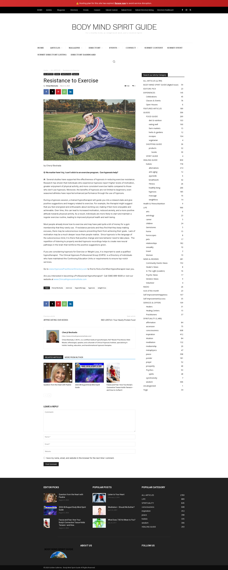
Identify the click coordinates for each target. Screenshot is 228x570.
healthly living (66, 74)
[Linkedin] (70, 91)
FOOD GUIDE (152, 116)
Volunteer (150, 283)
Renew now (120, 3)
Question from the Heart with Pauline (57, 385)
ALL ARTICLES (55, 70)
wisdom (149, 382)
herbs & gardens (156, 132)
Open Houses (152, 104)
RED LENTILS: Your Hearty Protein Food (118, 320)
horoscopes (151, 235)
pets (148, 239)
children (149, 223)
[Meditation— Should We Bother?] (99, 510)
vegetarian (153, 140)
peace (148, 354)
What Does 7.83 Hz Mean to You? (121, 520)
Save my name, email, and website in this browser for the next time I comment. (80, 458)
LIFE (145, 207)
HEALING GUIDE (150, 160)
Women (149, 255)
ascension (150, 326)
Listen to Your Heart (116, 494)
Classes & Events (153, 100)
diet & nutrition (155, 120)
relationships (151, 243)
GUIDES (146, 112)
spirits (151, 374)
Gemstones (151, 227)
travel (148, 251)
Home (46, 70)
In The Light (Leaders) (155, 271)
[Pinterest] (58, 91)
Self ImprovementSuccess (154, 298)
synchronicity (151, 378)
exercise (69, 288)
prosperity (150, 366)
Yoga (145, 390)
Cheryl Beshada (52, 86)
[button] (114, 61)
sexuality (149, 247)
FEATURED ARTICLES (152, 108)
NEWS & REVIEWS (151, 259)
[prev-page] (45, 395)
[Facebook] (182, 10)
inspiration (150, 334)
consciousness (152, 330)
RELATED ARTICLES (53, 357)
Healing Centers (153, 310)
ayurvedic (153, 176)
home (148, 231)
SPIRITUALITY (149, 318)
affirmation (151, 322)
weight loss (102, 288)
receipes (152, 136)
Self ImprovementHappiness (155, 294)
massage (153, 195)
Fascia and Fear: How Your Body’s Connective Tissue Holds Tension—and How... (72, 522)
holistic (57, 74)
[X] (190, 10)
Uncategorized (149, 386)
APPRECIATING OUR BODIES (56, 320)
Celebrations (151, 96)
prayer (148, 362)
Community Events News (157, 263)
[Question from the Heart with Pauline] (58, 373)
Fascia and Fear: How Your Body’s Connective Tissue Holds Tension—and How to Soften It (120, 387)
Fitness (152, 184)
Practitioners (151, 314)
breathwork (154, 180)
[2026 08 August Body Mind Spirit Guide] (89, 373)
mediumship (151, 346)
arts (147, 211)
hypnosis (75, 74)
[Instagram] (186, 10)
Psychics (149, 370)
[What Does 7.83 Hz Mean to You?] (99, 523)
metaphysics (151, 350)
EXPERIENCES (149, 92)
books (154, 152)
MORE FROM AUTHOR (74, 357)
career (148, 219)
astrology (150, 215)
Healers (149, 306)
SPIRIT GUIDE (152, 156)
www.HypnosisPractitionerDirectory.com (68, 269)
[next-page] (49, 395)
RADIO (146, 287)
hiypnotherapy (80, 288)
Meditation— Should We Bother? (121, 507)
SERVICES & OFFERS (152, 302)
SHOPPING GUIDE (154, 144)
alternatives (154, 168)
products (152, 148)
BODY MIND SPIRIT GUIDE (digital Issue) (160, 84)
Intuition (149, 338)
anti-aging (153, 172)
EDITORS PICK (149, 88)
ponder (149, 358)
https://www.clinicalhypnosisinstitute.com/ (76, 336)
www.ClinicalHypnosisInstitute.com (70, 279)
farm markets (154, 128)
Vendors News (152, 279)
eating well (153, 124)
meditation (150, 342)
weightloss (153, 199)
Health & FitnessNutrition (154, 203)
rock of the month (151, 290)
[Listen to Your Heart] (99, 497)
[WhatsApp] (64, 91)
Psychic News (152, 275)
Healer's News (152, 267)
